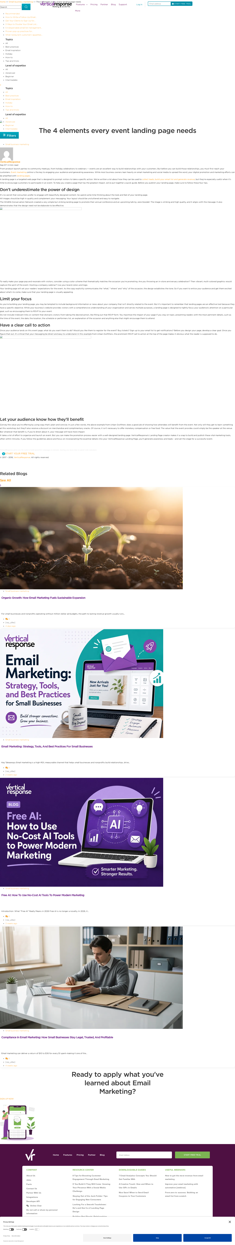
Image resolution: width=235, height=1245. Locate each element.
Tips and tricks (12, 61)
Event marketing (19, 172)
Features (67, 1155)
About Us (30, 1176)
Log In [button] (139, 4)
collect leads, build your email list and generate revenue (168, 179)
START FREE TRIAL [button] (182, 4)
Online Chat (35, 1206)
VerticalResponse (10, 161)
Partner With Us (33, 1193)
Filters (11, 135)
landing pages (23, 176)
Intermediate (11, 80)
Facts (29, 1184)
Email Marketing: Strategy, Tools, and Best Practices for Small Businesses (47, 746)
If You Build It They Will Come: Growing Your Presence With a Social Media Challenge (91, 1187)
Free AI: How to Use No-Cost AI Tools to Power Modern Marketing (42, 895)
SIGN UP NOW (7, 1099)
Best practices (12, 47)
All (6, 43)
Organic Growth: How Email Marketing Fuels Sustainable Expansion (43, 597)
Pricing (94, 4)
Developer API (33, 1201)
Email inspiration (13, 50)
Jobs (28, 1180)
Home (56, 1155)
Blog (113, 4)
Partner (104, 4)
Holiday (8, 54)
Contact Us (31, 1188)
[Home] (56, 4)
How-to (9, 57)
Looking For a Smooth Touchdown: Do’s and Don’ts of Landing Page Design (90, 1208)
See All (5, 480)
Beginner (9, 76)
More (77, 11)
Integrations (32, 1197)
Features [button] (81, 4)
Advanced (10, 73)
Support (123, 4)
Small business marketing (17, 144)
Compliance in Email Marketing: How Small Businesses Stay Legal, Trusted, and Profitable (57, 1037)
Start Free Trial (192, 1155)
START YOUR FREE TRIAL (20, 453)
